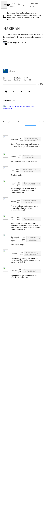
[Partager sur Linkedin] (29, 92)
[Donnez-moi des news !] (6, 92)
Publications (17, 122)
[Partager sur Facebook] (14, 92)
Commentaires (30, 122)
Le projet (6, 122)
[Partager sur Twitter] (22, 92)
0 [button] (31, 139)
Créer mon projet (34, 5)
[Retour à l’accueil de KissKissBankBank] (8, 4)
